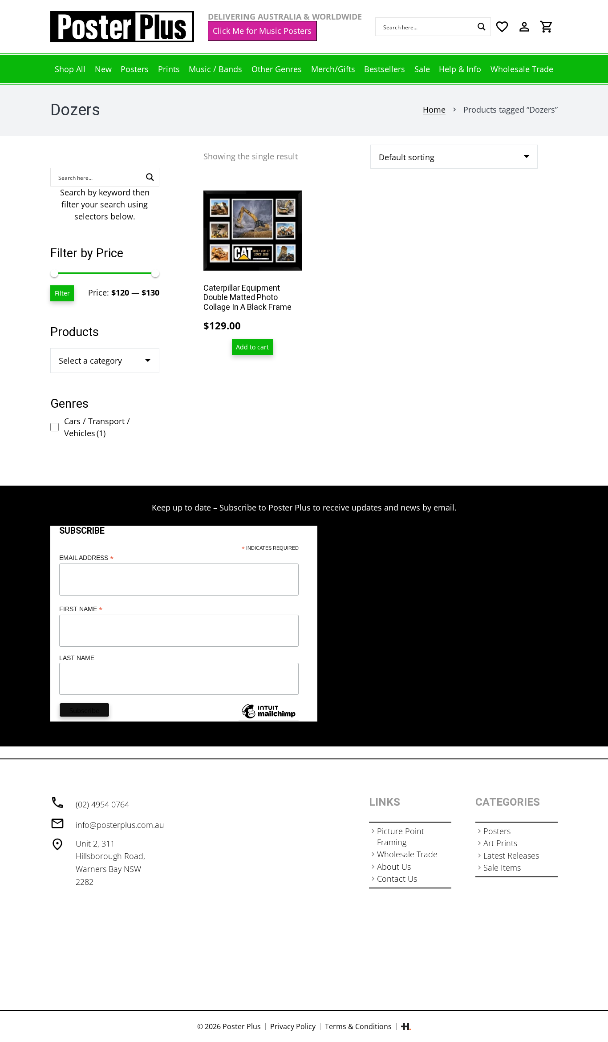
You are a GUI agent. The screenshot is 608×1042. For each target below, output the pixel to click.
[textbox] (90, 360)
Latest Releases (511, 855)
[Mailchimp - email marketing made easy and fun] (268, 718)
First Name (80, 609)
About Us (394, 866)
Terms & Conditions (358, 1026)
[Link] (122, 26)
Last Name (76, 657)
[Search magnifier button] (481, 26)
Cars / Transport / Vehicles (97, 427)
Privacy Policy (293, 1026)
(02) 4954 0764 (102, 804)
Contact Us (397, 878)
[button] (252, 347)
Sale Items (502, 867)
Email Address (86, 558)
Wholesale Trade (407, 854)
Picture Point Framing (400, 836)
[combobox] (104, 360)
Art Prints (500, 843)
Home (434, 109)
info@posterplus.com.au (120, 824)
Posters (497, 831)
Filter (62, 293)
